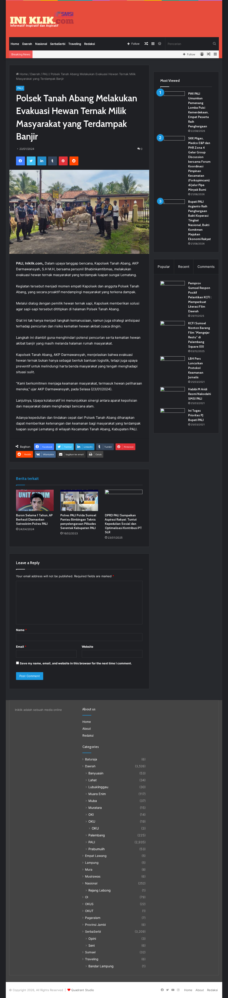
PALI (45, 74)
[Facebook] (20, 160)
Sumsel (90, 952)
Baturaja (91, 759)
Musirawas (92, 876)
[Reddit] (73, 160)
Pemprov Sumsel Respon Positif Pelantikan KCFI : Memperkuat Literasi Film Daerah (200, 297)
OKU (91, 821)
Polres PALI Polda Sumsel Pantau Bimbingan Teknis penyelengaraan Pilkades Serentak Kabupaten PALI (78, 521)
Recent (183, 267)
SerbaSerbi (57, 44)
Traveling (74, 44)
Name (21, 630)
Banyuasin (95, 773)
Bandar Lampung (101, 966)
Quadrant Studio (82, 990)
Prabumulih (96, 849)
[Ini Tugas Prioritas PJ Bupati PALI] (172, 416)
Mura (88, 869)
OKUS (89, 904)
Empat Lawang (95, 856)
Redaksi (89, 44)
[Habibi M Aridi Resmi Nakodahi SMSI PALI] (172, 395)
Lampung (91, 862)
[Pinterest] (63, 160)
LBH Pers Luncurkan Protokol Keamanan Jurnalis (195, 368)
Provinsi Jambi (95, 924)
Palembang (96, 835)
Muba (92, 801)
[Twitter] (31, 160)
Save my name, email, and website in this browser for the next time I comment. (76, 663)
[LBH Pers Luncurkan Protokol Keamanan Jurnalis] (172, 364)
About (86, 728)
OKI (91, 814)
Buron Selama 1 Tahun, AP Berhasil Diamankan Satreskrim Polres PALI (34, 519)
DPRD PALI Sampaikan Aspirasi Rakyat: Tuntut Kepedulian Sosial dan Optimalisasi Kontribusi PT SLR (123, 523)
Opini (92, 938)
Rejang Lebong (99, 890)
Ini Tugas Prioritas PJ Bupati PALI (196, 415)
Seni (91, 945)
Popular (164, 267)
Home (15, 44)
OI (86, 897)
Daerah (27, 44)
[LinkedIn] (41, 160)
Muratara (95, 808)
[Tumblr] (52, 160)
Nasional (41, 44)
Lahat (92, 780)
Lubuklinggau (98, 787)
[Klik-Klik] (42, 19)
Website (87, 646)
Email (21, 646)
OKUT (89, 911)
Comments (206, 267)
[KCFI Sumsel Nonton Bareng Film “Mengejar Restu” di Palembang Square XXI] (172, 329)
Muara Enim (97, 794)
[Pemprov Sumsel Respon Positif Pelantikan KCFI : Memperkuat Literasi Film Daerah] (172, 289)
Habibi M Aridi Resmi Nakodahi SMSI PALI (199, 394)
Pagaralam (92, 918)
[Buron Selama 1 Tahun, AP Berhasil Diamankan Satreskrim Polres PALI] (35, 500)
